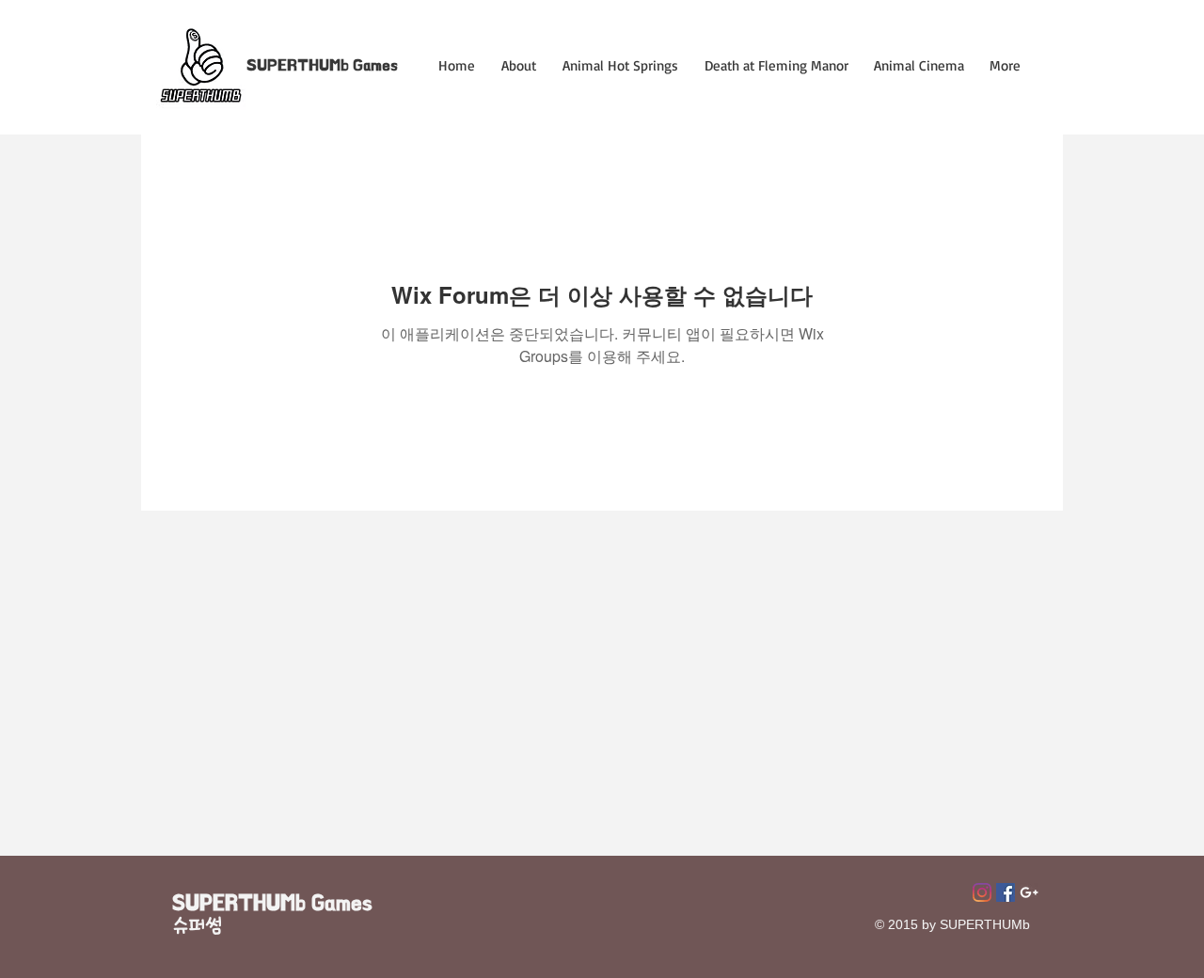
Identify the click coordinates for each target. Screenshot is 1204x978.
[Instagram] (982, 892)
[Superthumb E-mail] (1029, 892)
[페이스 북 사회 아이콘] (1005, 892)
